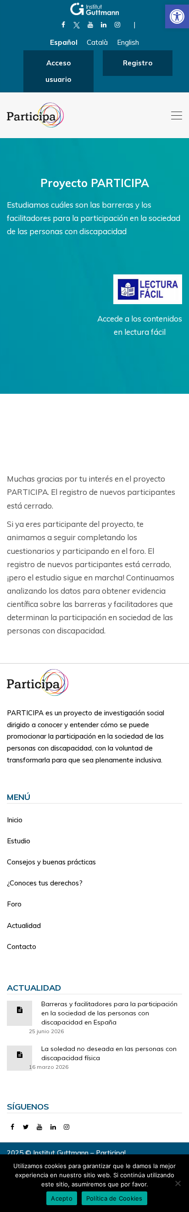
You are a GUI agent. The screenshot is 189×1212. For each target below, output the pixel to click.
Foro (14, 904)
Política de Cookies (114, 1198)
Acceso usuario (58, 71)
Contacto (21, 946)
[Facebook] (63, 24)
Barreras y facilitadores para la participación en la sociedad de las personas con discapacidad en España (109, 1013)
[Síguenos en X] (77, 24)
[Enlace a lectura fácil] (147, 288)
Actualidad (24, 925)
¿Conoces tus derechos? (45, 883)
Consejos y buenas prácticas (51, 862)
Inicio (14, 819)
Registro (137, 63)
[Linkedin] (104, 24)
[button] (177, 16)
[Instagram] (117, 24)
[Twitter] (26, 1127)
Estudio (18, 841)
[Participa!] (40, 681)
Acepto (61, 1198)
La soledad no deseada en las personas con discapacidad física (109, 1053)
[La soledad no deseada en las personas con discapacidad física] (19, 1054)
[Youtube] (90, 24)
